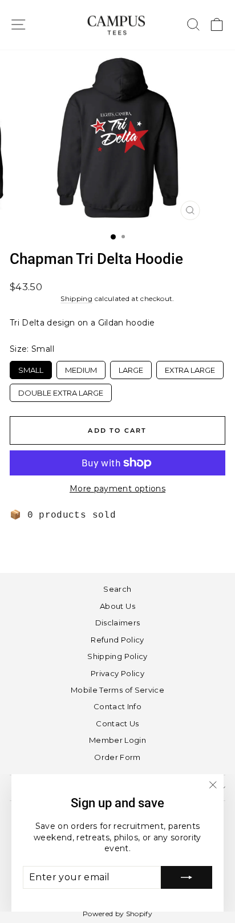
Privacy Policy (117, 673)
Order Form (117, 757)
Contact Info (117, 706)
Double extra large (60, 390)
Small (30, 368)
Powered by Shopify (117, 913)
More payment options (117, 488)
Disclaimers (117, 622)
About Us (117, 606)
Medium (81, 368)
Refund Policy (117, 639)
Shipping (76, 298)
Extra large (190, 368)
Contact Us (117, 723)
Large (131, 368)
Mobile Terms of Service (117, 689)
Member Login (117, 740)
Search (117, 588)
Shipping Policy (117, 656)
